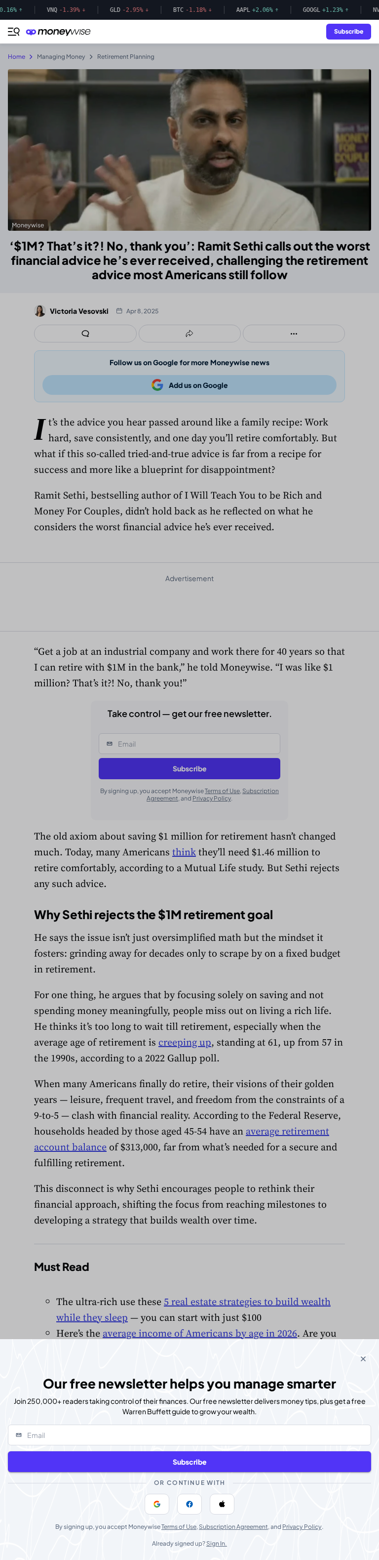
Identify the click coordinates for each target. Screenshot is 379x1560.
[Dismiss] (363, 1359)
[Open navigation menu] (14, 31)
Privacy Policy (302, 1526)
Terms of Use (178, 1526)
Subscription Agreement (233, 1526)
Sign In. (216, 1543)
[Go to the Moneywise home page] (61, 32)
